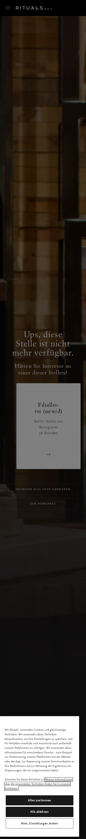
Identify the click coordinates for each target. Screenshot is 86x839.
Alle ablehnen (39, 811)
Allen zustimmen (39, 800)
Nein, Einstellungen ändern (39, 823)
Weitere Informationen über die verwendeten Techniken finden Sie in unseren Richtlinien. (38, 784)
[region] (39, 776)
